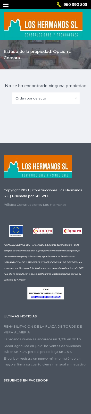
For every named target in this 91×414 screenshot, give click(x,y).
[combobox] (46, 98)
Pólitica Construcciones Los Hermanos (35, 205)
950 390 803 (75, 4)
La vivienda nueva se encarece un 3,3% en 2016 (42, 339)
